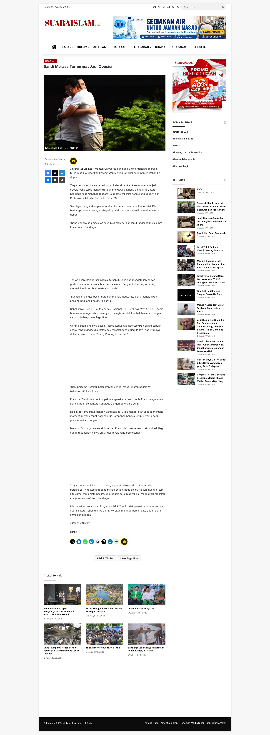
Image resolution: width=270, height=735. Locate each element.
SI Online (89, 723)
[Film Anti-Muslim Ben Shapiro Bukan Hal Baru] (186, 295)
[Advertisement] (117, 255)
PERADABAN (140, 47)
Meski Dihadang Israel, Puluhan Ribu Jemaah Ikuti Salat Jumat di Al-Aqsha (211, 264)
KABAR (66, 47)
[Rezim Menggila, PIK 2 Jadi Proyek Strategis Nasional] (104, 594)
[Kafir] (186, 193)
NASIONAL (50, 61)
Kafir (199, 189)
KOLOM (82, 47)
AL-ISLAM (100, 47)
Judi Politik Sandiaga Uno (141, 608)
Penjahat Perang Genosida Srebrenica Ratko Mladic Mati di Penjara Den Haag (211, 377)
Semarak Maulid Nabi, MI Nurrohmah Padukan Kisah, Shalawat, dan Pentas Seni (211, 206)
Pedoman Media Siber (192, 722)
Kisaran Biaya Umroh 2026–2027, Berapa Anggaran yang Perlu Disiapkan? (211, 363)
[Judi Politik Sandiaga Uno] (146, 594)
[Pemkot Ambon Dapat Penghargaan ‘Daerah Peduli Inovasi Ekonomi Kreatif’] (62, 594)
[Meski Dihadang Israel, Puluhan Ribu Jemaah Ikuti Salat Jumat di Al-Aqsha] (186, 265)
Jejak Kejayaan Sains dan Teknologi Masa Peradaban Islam (211, 221)
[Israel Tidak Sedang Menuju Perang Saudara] (186, 251)
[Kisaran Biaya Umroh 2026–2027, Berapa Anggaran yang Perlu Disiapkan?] (186, 364)
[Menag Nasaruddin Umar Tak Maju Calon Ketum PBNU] (186, 309)
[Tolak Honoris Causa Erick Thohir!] (104, 634)
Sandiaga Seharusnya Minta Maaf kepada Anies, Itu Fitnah (146, 649)
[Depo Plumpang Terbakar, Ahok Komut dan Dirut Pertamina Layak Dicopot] (62, 634)
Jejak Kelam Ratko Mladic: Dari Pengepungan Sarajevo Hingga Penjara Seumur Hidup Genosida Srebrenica (210, 326)
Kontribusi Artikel (216, 722)
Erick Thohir (106, 558)
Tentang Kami (150, 722)
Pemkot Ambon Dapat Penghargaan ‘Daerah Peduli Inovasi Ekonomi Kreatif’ (59, 611)
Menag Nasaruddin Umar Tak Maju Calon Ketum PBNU (210, 308)
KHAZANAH (179, 47)
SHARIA (160, 47)
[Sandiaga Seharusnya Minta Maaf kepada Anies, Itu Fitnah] (146, 634)
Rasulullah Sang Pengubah (211, 233)
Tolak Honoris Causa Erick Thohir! (104, 647)
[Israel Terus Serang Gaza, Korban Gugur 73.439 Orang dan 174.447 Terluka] (186, 280)
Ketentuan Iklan (169, 722)
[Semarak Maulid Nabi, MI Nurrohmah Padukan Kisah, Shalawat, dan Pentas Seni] (186, 207)
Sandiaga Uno (129, 558)
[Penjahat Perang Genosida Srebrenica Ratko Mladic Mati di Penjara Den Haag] (186, 379)
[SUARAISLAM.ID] (72, 23)
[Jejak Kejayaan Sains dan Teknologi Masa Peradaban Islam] (186, 222)
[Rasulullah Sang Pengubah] (186, 237)
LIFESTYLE (200, 47)
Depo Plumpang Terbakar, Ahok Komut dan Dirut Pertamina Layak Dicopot (61, 650)
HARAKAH (119, 47)
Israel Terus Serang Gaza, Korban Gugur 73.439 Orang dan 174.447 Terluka (211, 279)
